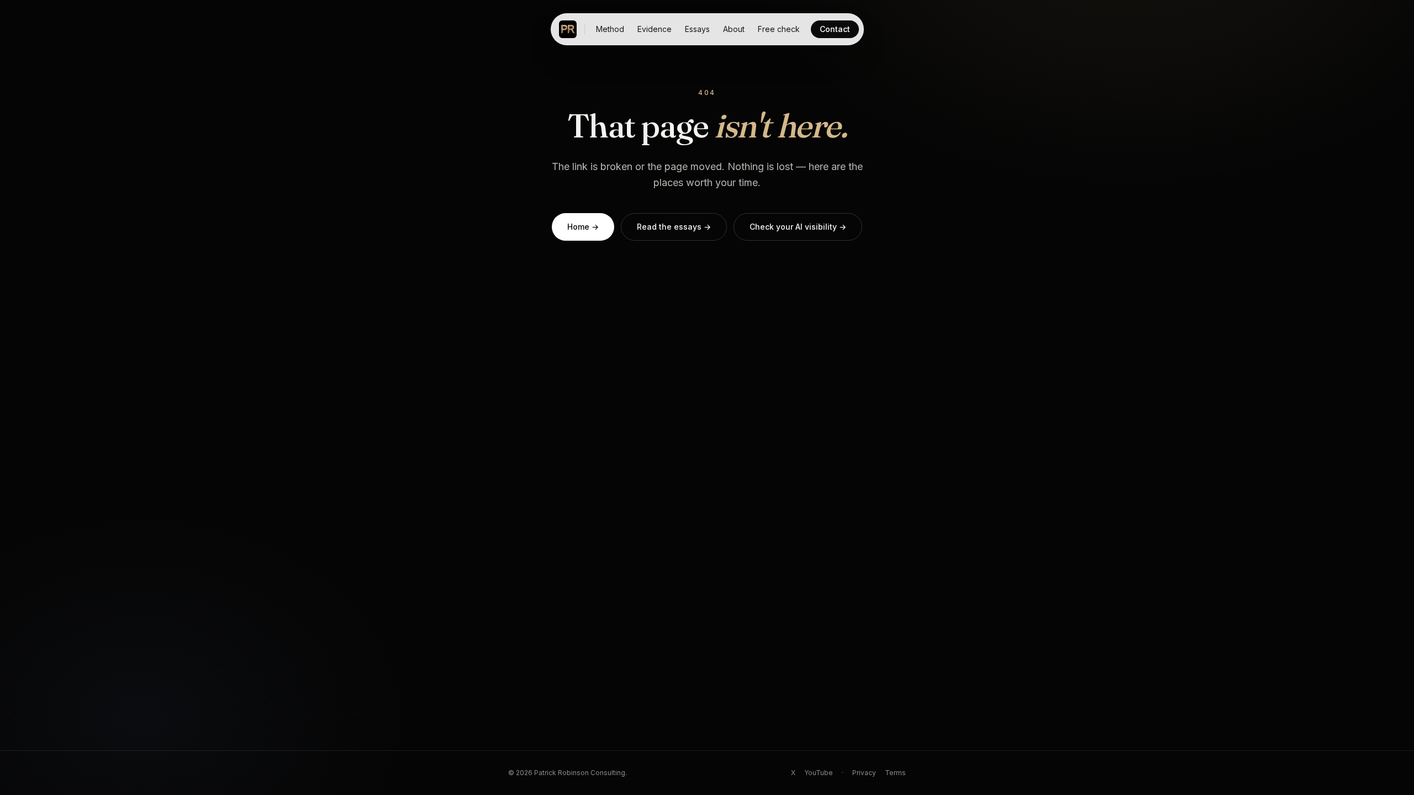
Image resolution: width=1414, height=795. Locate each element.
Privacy (864, 772)
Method (610, 29)
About (734, 29)
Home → (583, 226)
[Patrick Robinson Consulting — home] (568, 29)
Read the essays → (674, 226)
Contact (835, 29)
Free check (779, 29)
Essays (697, 29)
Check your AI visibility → (798, 226)
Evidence (654, 29)
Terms (895, 772)
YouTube (818, 772)
